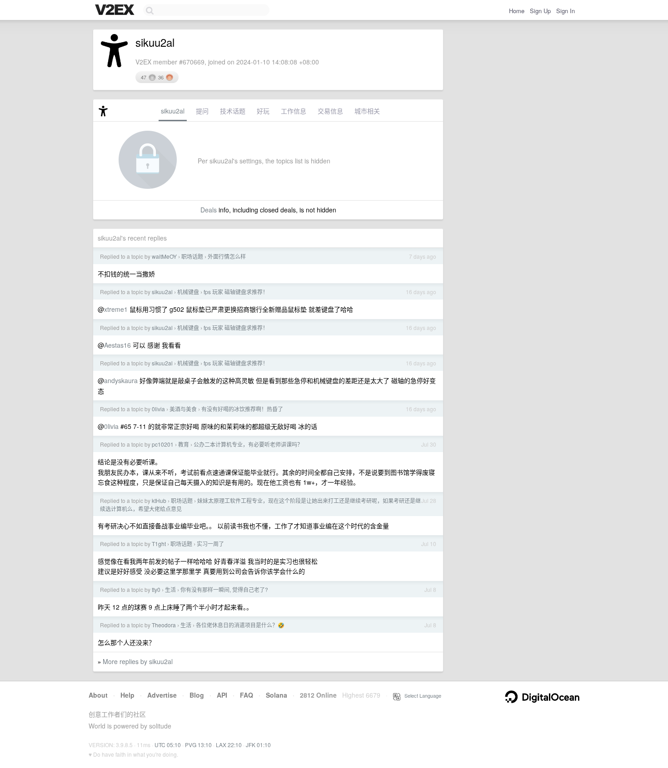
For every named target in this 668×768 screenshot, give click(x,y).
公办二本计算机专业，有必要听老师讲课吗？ (248, 444)
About (98, 694)
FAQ (246, 694)
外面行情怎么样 (227, 256)
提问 (202, 110)
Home (516, 10)
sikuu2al (172, 110)
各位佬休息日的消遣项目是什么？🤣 (240, 625)
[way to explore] (116, 10)
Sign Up (540, 10)
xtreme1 (116, 309)
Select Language (420, 695)
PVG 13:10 (198, 744)
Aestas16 (117, 345)
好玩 (263, 110)
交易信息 (330, 110)
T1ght (159, 543)
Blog (196, 694)
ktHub (159, 500)
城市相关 (367, 110)
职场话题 (192, 256)
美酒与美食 (183, 409)
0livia (158, 409)
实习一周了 (210, 543)
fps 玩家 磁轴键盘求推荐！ (236, 291)
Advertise (162, 694)
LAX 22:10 (229, 744)
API (222, 694)
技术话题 (232, 110)
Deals (208, 209)
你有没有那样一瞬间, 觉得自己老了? (224, 589)
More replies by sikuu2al (138, 661)
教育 (183, 444)
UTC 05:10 (168, 744)
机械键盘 (188, 291)
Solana (276, 694)
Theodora (164, 625)
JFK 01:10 (258, 744)
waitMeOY (164, 256)
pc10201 (163, 444)
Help (127, 694)
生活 (170, 589)
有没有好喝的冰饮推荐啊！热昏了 (242, 409)
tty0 (156, 589)
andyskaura (121, 380)
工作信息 (293, 110)
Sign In (565, 10)
